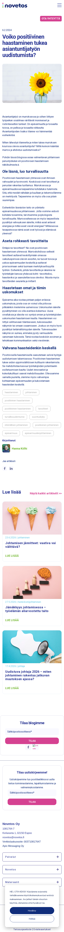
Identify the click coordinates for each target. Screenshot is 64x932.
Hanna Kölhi (19, 448)
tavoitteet (43, 408)
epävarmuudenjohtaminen (38, 433)
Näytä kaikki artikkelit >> (46, 493)
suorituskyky (38, 416)
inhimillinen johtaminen (16, 425)
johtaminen (31, 392)
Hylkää (32, 918)
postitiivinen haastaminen (18, 408)
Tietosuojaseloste (22, 929)
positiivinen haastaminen (17, 400)
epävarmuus (11, 433)
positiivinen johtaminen (47, 425)
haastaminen (11, 392)
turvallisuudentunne (15, 416)
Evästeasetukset (42, 929)
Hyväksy (32, 910)
